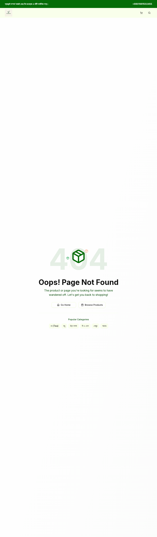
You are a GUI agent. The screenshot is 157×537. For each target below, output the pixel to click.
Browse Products (94, 305)
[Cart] (141, 13)
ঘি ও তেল (85, 326)
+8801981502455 (142, 4)
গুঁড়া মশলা (73, 326)
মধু (64, 326)
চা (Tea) (54, 326)
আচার (104, 326)
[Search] (149, 13)
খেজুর (95, 326)
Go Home (66, 305)
